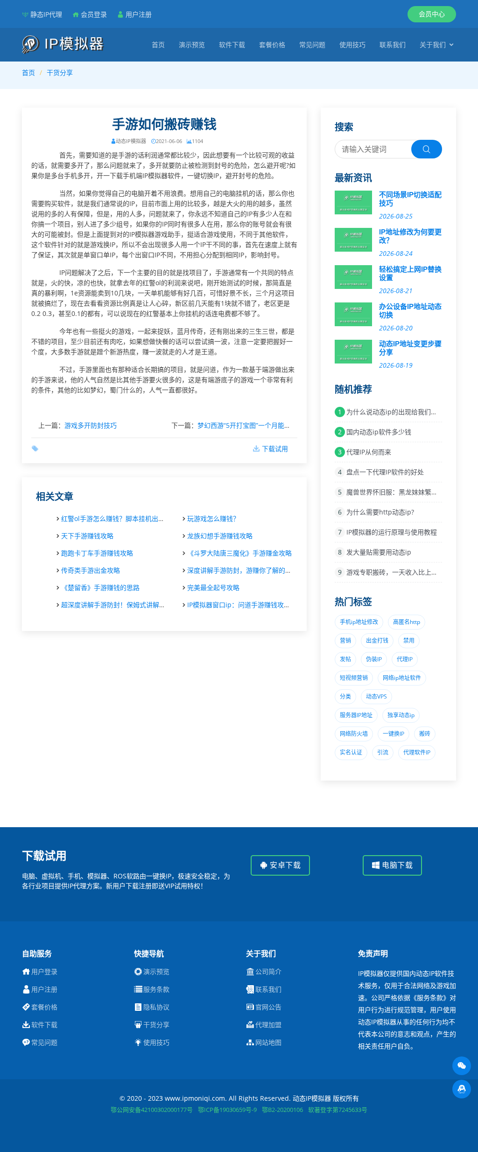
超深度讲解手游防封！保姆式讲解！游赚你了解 (129, 604)
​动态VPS (376, 696)
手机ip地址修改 (359, 622)
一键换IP (393, 734)
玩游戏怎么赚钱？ (213, 518)
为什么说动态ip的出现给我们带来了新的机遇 (411, 411)
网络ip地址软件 (402, 678)
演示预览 (192, 44)
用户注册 (139, 14)
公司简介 (268, 971)
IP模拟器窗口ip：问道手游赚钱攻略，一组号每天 (258, 604)
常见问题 (312, 44)
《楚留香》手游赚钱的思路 (100, 587)
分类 (345, 696)
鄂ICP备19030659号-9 (227, 1109)
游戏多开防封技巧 (90, 425)
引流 (382, 752)
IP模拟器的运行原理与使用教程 (391, 532)
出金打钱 (377, 641)
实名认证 (351, 752)
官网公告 (268, 1007)
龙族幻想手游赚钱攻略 (220, 535)
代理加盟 (268, 1025)
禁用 (409, 641)
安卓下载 (284, 865)
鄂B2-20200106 (282, 1109)
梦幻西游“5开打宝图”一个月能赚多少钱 (253, 425)
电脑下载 (396, 865)
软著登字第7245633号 (337, 1109)
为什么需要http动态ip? (380, 511)
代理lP (405, 659)
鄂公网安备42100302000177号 (152, 1109)
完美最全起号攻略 (213, 587)
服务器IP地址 (356, 715)
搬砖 (424, 734)
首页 (158, 44)
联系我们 (393, 44)
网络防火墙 (354, 734)
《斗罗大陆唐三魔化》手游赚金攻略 (239, 553)
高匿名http (406, 622)
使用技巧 (352, 44)
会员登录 (94, 14)
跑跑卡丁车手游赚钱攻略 (97, 553)
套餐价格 (272, 44)
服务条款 (156, 989)
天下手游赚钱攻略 (87, 535)
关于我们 (433, 44)
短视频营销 (354, 678)
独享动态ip (401, 715)
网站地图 (268, 1042)
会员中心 (432, 13)
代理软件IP (416, 752)
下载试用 (275, 448)
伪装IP (374, 659)
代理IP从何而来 (368, 451)
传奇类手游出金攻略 (90, 570)
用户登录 (44, 971)
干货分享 (60, 72)
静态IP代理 (46, 14)
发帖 (345, 659)
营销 (345, 641)
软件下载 (232, 44)
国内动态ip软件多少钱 (378, 431)
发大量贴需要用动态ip (378, 552)
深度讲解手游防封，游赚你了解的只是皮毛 (249, 570)
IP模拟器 (72, 43)
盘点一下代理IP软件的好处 (385, 471)
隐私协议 (156, 1007)
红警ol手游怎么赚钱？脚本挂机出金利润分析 (126, 518)
